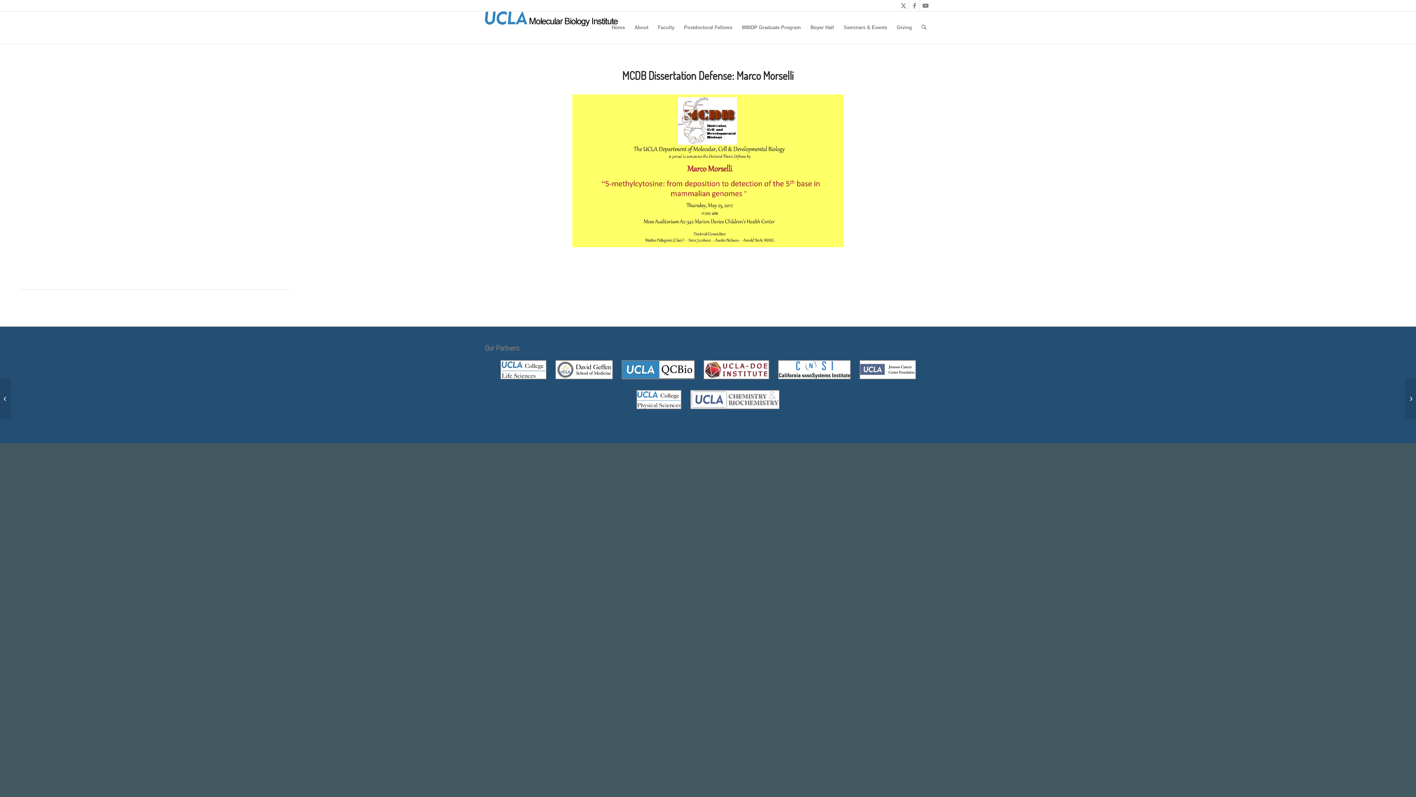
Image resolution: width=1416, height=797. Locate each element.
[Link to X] (903, 5)
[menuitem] (618, 27)
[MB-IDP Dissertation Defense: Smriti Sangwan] (5, 398)
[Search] (924, 27)
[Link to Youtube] (925, 5)
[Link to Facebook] (914, 5)
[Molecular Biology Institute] (551, 27)
